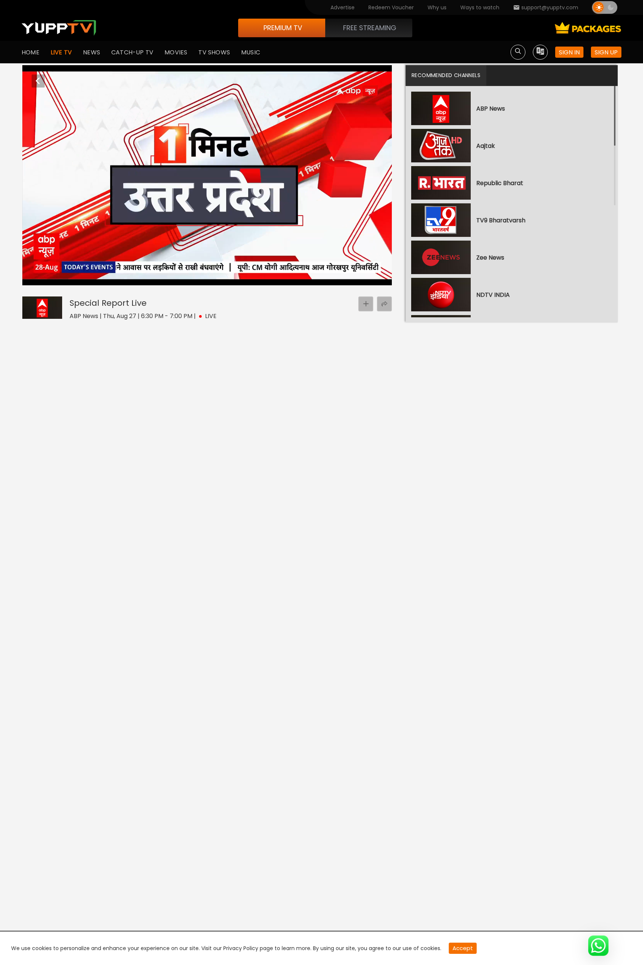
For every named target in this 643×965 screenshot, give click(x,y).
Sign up (606, 52)
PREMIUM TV (282, 27)
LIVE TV (61, 52)
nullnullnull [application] (53, 278)
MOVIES (175, 52)
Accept (462, 948)
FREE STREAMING (369, 27)
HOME (30, 52)
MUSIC (250, 52)
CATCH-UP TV (132, 52)
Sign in (569, 52)
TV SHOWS (214, 52)
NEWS (91, 52)
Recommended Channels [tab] (446, 75)
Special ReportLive (108, 303)
